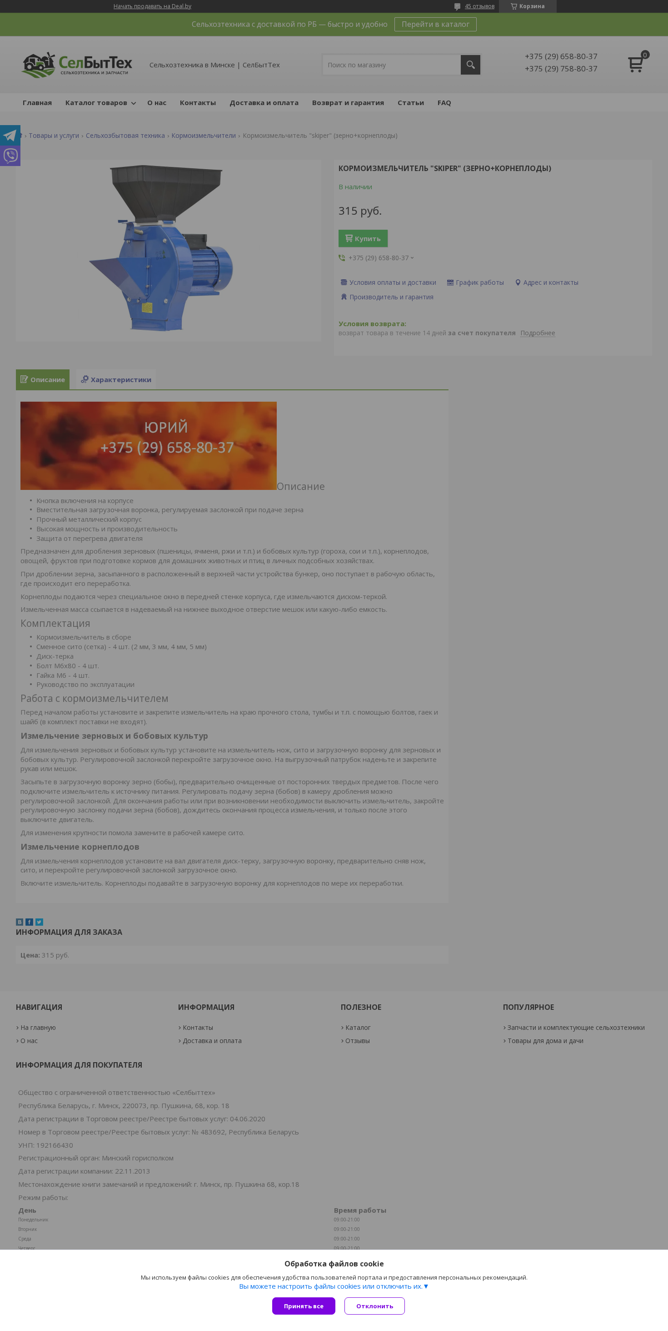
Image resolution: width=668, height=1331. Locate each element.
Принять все (304, 1306)
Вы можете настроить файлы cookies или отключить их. (331, 1286)
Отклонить (374, 1306)
